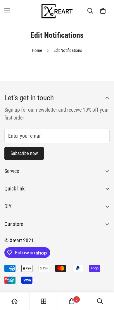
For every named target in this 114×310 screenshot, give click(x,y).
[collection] (43, 301)
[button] (103, 11)
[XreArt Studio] (57, 10)
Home (37, 50)
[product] (14, 301)
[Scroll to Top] (103, 279)
